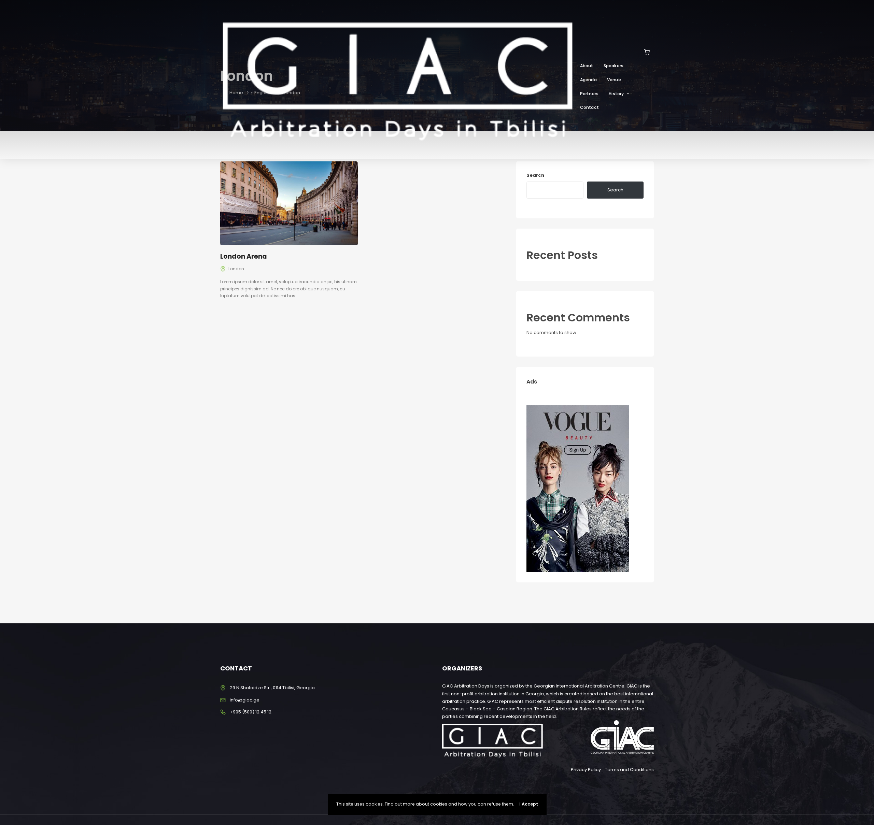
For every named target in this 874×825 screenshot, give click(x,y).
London (236, 269)
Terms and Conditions (629, 769)
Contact (589, 107)
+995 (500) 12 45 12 (250, 712)
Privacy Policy (586, 769)
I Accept (528, 804)
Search (535, 175)
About (586, 66)
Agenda (588, 80)
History (616, 94)
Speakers (614, 66)
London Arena (243, 256)
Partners (589, 94)
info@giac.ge (244, 700)
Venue (614, 80)
